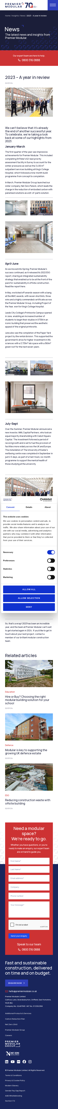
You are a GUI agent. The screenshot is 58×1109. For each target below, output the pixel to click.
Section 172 (10, 1101)
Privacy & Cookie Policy (15, 1080)
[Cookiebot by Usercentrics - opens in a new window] (43, 500)
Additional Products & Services (18, 1013)
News (22, 15)
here (23, 286)
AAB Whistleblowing (13, 1096)
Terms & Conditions (13, 1075)
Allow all (29, 589)
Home (7, 15)
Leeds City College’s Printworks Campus (24, 312)
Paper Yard (45, 332)
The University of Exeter (35, 450)
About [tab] (48, 507)
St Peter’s (21, 158)
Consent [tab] (10, 507)
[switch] (51, 560)
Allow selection (29, 598)
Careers (8, 1035)
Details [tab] (29, 507)
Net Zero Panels (28, 186)
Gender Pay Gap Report (15, 1090)
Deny (29, 607)
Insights (15, 15)
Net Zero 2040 (11, 1024)
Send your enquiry (19, 936)
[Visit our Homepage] (21, 4)
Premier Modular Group (15, 1030)
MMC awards (17, 296)
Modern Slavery (11, 1085)
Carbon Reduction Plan (15, 1019)
